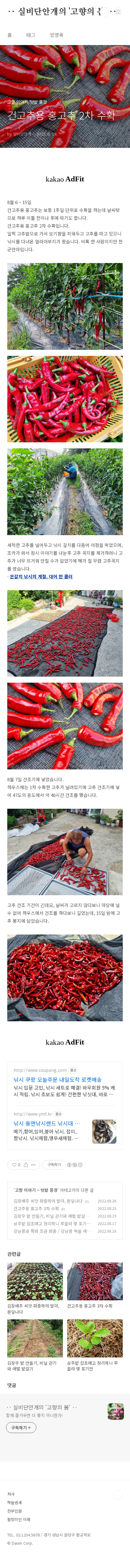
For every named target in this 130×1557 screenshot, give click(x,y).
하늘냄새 (14, 1502)
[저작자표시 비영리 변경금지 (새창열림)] (74, 1164)
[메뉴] (118, 11)
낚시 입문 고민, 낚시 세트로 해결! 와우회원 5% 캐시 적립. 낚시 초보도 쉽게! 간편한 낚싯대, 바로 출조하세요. (64, 1090)
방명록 (56, 34)
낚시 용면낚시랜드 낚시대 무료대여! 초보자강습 (47, 1123)
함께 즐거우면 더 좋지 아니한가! (34, 1415)
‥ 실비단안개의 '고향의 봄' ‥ (62, 12)
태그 (30, 34)
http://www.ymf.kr (33, 1114)
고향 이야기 (25, 1190)
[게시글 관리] (33, 1164)
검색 (104, 12)
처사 (11, 1494)
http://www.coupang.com (40, 1070)
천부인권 (14, 1511)
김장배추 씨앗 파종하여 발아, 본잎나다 (48, 1201)
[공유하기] (26, 1164)
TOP (118, 1495)
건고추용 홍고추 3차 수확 (36, 1208)
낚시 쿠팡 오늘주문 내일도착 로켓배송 (58, 1079)
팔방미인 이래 (18, 1519)
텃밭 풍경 (49, 1190)
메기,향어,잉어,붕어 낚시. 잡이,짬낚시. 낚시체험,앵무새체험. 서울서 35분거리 (46, 1134)
